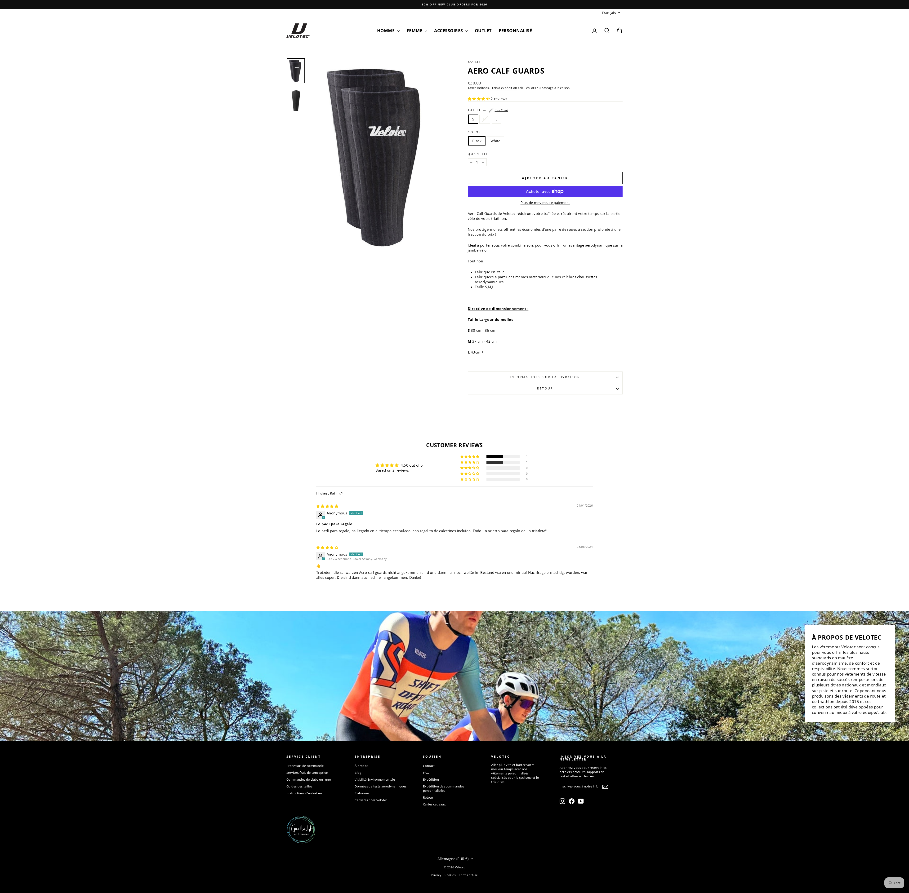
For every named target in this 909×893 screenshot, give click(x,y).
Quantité (478, 154)
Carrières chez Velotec (371, 800)
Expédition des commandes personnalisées (443, 788)
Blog (358, 772)
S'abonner (362, 793)
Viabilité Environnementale (375, 779)
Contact (429, 766)
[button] (479, 98)
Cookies (450, 875)
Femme (415, 30)
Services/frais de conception (307, 772)
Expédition (431, 779)
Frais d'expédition (503, 88)
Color (474, 132)
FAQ (426, 772)
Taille (488, 110)
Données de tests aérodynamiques (380, 786)
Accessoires (449, 30)
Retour (545, 388)
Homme (386, 30)
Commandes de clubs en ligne (308, 779)
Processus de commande (305, 766)
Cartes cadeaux (434, 804)
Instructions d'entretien (304, 793)
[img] (327, 506)
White (495, 140)
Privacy (436, 875)
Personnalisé (515, 30)
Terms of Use (468, 875)
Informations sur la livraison (545, 377)
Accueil (473, 62)
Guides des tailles (299, 786)
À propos (361, 766)
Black (476, 140)
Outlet (483, 30)
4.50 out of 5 (412, 465)
